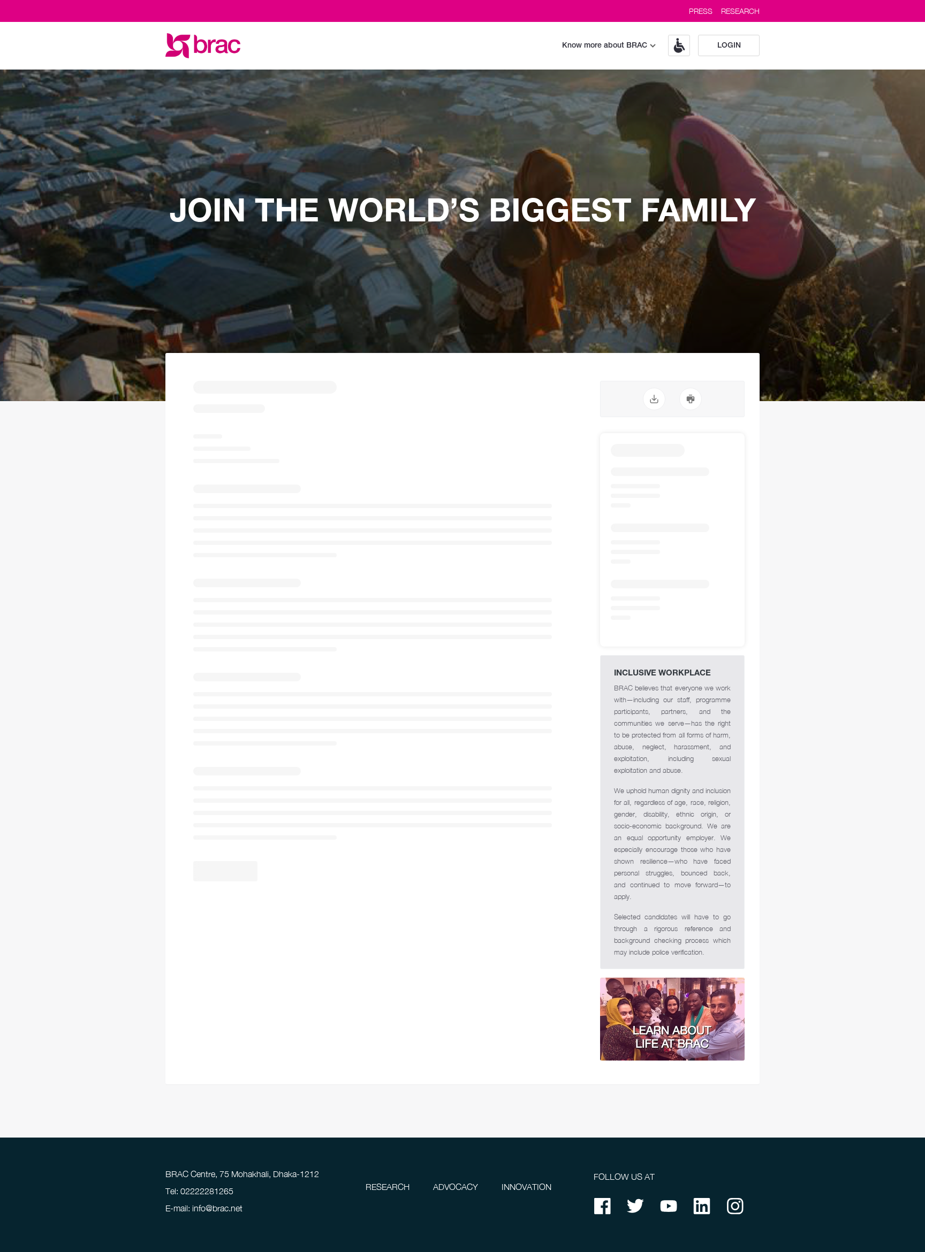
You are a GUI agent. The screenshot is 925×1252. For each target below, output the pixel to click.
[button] (675, 45)
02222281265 (206, 1191)
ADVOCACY (455, 1187)
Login (729, 45)
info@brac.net (217, 1208)
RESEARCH (740, 11)
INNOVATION (526, 1187)
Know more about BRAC (604, 45)
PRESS (700, 11)
